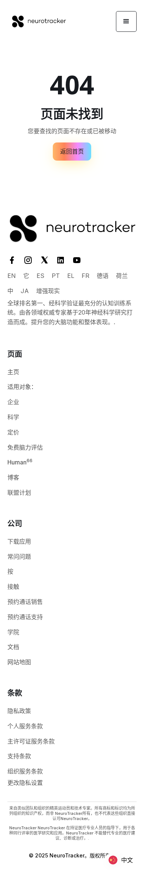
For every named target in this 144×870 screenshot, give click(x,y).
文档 (13, 647)
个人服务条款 (25, 726)
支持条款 (19, 756)
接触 (13, 586)
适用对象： (22, 386)
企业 (13, 402)
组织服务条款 (25, 771)
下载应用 (19, 541)
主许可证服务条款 (31, 741)
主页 (13, 372)
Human (19, 462)
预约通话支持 (25, 617)
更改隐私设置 (25, 782)
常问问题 (19, 556)
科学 (13, 417)
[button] (126, 21)
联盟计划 (19, 492)
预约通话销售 (25, 601)
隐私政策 (19, 711)
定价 (13, 432)
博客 (13, 477)
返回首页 (72, 151)
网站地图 (19, 662)
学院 (13, 632)
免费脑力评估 (25, 447)
